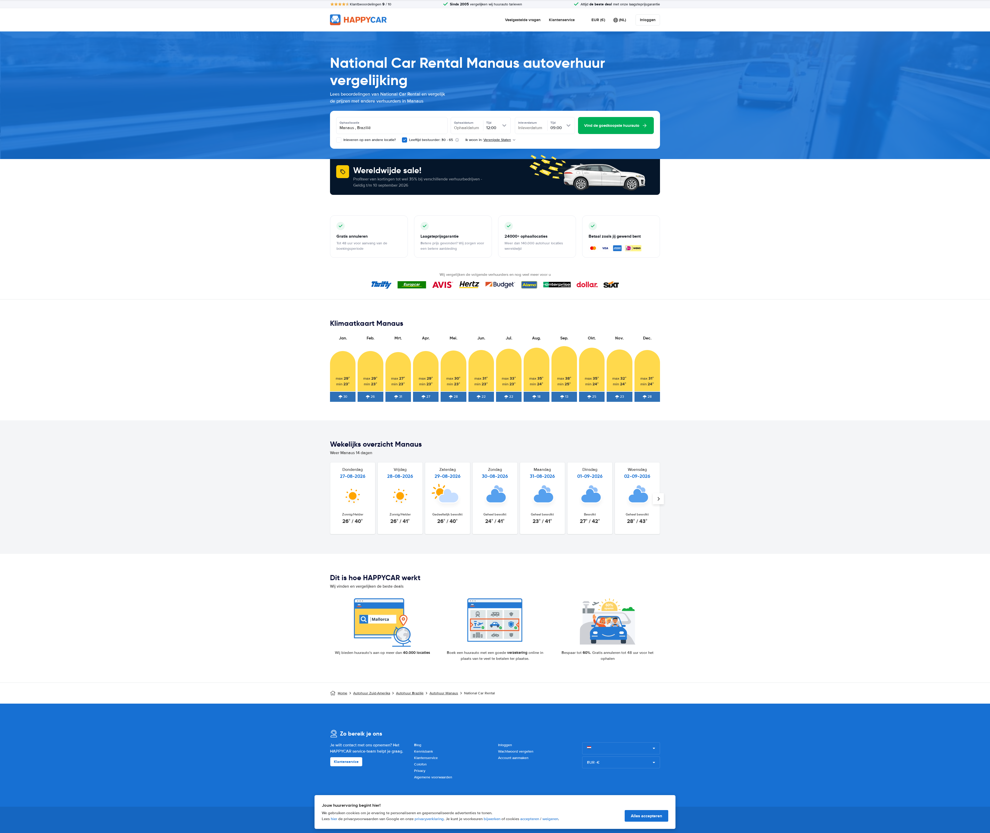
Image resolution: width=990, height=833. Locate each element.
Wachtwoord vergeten (515, 751)
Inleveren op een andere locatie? (369, 140)
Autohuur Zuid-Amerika (371, 693)
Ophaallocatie (349, 122)
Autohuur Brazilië (410, 693)
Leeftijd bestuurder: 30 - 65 (431, 140)
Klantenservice (562, 20)
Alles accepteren (646, 816)
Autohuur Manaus (444, 693)
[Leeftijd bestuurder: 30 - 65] (404, 140)
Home (342, 693)
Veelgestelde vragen (523, 20)
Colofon (420, 764)
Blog (417, 745)
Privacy (419, 771)
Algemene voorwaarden (433, 777)
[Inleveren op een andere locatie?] (338, 140)
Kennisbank (423, 751)
